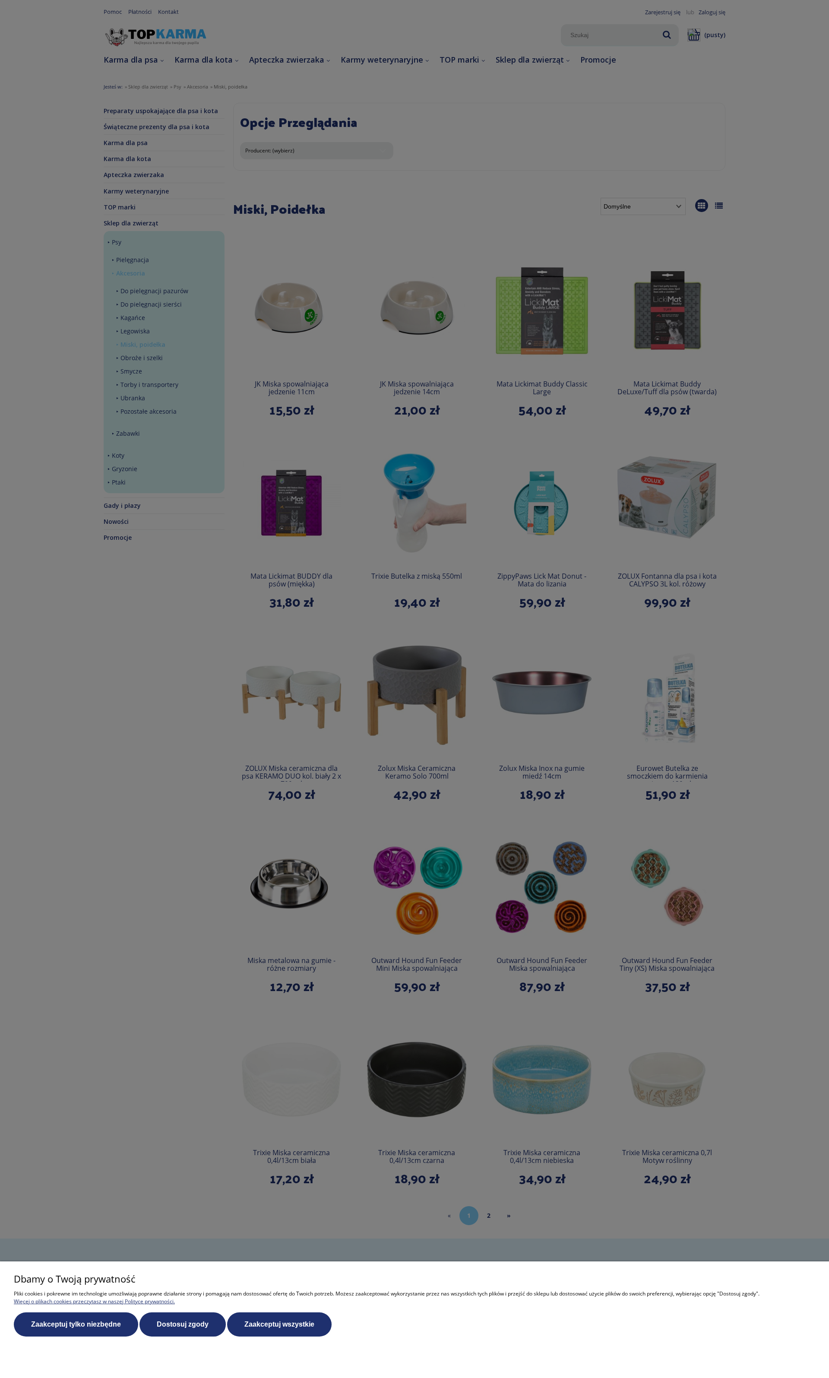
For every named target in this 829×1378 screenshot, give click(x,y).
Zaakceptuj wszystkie (279, 1324)
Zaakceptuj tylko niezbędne (76, 1324)
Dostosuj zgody (183, 1324)
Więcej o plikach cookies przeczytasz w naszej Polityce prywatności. (94, 1301)
